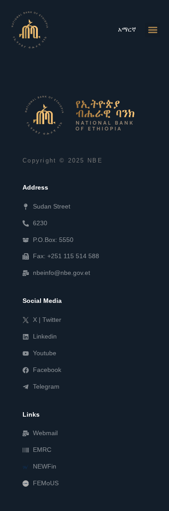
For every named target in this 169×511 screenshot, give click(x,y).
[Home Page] (29, 30)
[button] (152, 30)
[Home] (78, 115)
